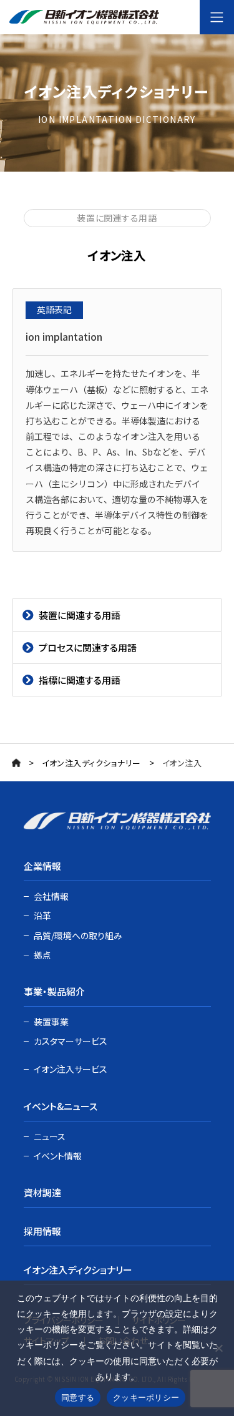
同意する (77, 1397)
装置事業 (51, 1021)
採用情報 (42, 1231)
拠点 (42, 955)
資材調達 (42, 1192)
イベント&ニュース (60, 1106)
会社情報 (51, 896)
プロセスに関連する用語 (88, 647)
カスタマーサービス (70, 1041)
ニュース (50, 1136)
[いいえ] (218, 1348)
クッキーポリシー (146, 1397)
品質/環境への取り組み (78, 935)
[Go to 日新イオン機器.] (16, 762)
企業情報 (42, 865)
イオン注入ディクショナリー (78, 1269)
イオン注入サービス (70, 1069)
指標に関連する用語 (79, 679)
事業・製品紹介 (54, 991)
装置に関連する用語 (79, 615)
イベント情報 (58, 1156)
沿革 (42, 915)
